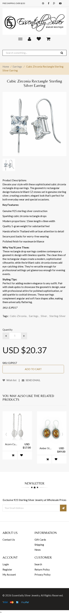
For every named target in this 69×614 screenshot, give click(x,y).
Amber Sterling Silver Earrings (46, 448)
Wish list (11, 380)
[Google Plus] (53, 3)
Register (7, 569)
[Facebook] (47, 3)
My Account (9, 574)
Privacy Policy (42, 574)
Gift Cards (40, 539)
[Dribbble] (42, 3)
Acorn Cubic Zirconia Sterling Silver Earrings (11, 444)
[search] (62, 53)
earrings (34, 315)
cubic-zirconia (18, 315)
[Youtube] (59, 3)
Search (38, 564)
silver (44, 315)
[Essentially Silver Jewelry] (34, 21)
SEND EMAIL (32, 380)
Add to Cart (33, 369)
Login (6, 564)
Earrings (17, 66)
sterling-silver (57, 315)
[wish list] (21, 455)
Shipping (39, 544)
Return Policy (42, 569)
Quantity (8, 329)
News (37, 549)
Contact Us (9, 539)
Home (6, 66)
